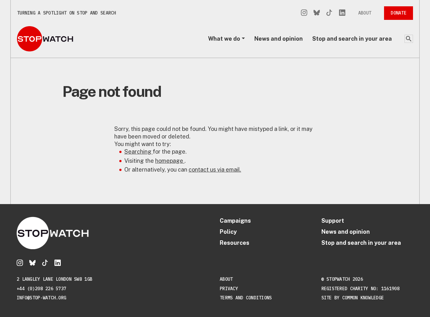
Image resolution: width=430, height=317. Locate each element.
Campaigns (235, 220)
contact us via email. (215, 169)
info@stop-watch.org (41, 298)
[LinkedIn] (342, 13)
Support (332, 220)
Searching (138, 151)
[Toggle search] (409, 39)
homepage (169, 160)
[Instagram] (304, 13)
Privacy (229, 288)
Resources (234, 242)
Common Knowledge (363, 298)
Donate (398, 13)
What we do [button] (224, 38)
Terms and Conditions (246, 298)
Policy (228, 231)
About (364, 13)
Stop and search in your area (352, 38)
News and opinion (278, 38)
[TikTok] (329, 13)
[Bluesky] (317, 13)
